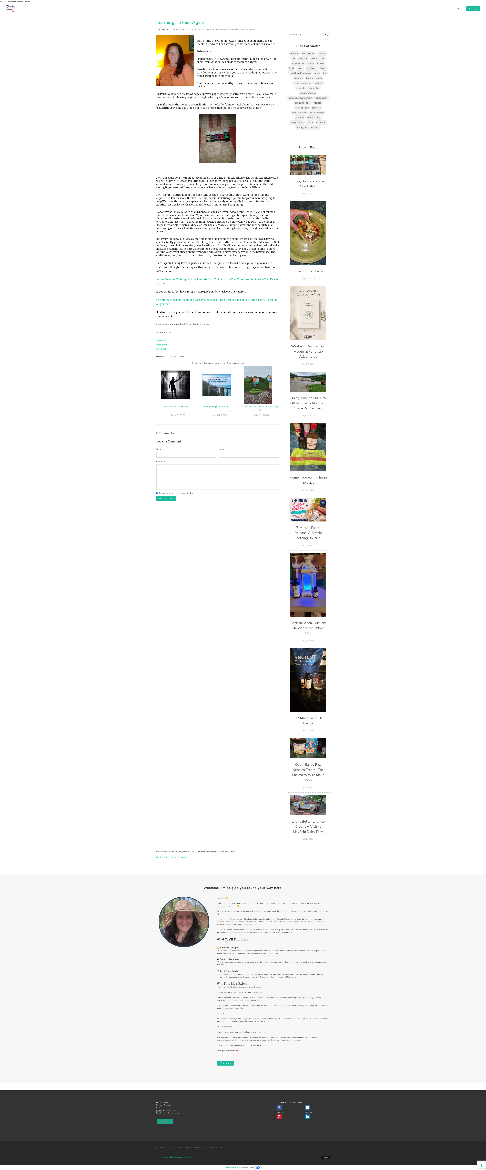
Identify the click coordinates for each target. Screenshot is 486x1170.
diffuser (322, 53)
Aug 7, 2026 (308, 545)
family (311, 63)
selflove (300, 117)
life (324, 73)
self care (316, 107)
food (291, 68)
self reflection (299, 112)
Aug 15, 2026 (308, 415)
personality (321, 97)
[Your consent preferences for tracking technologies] (481, 1165)
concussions (308, 53)
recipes (317, 102)
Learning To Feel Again (180, 22)
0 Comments (249, 29)
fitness (320, 63)
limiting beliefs (314, 78)
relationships (302, 107)
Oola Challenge (308, 92)
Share (164, 29)
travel (310, 122)
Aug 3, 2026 (308, 640)
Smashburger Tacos (308, 271)
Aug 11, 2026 (308, 490)
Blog (460, 9)
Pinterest (161, 348)
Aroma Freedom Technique (172, 279)
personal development (300, 97)
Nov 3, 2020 (178, 415)
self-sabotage (317, 112)
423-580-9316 (169, 1110)
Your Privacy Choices (247, 1167)
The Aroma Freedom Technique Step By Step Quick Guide (190, 299)
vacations (321, 122)
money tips (314, 88)
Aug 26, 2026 (308, 193)
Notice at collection (232, 1167)
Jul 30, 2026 (308, 730)
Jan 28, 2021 (219, 415)
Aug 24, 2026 (308, 278)
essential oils (317, 58)
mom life (300, 88)
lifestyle (298, 78)
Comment (161, 461)
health (323, 68)
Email (222, 449)
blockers (294, 53)
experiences (298, 63)
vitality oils (301, 127)
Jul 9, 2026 (308, 839)
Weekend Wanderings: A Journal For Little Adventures (308, 351)
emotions (214, 29)
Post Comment (166, 498)
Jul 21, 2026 (308, 787)
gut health (311, 68)
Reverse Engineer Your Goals (218, 406)
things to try (296, 122)
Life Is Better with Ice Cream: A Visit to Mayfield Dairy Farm (308, 826)
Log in (325, 1158)
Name (159, 449)
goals (300, 68)
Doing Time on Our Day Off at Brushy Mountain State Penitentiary (308, 403)
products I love (303, 102)
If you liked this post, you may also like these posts (217, 363)
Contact (227, 1063)
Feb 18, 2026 (261, 415)
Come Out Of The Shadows (176, 406)
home (317, 73)
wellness (315, 127)
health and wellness (228, 29)
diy (293, 58)
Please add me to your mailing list (176, 493)
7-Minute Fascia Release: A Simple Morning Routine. (308, 532)
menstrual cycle (302, 83)
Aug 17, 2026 (308, 364)
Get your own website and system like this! (173, 1157)
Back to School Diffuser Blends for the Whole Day (308, 628)
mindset (318, 83)
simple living (313, 117)
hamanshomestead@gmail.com (174, 1113)
